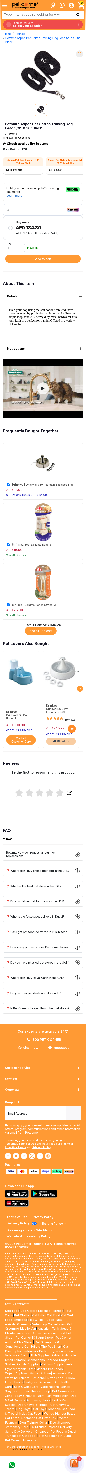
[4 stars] (50, 793)
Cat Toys (39, 1409)
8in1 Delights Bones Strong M (34, 604)
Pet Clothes (22, 1315)
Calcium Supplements (57, 1364)
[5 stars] (60, 793)
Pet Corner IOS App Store (34, 1337)
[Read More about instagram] (24, 1156)
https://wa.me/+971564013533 (25, 1449)
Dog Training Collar (33, 1422)
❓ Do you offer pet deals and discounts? (33, 993)
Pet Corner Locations (41, 1333)
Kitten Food (55, 1378)
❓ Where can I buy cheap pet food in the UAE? (37, 870)
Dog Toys (23, 1409)
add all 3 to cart (41, 631)
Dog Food (12, 1311)
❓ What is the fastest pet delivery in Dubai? (35, 916)
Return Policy (52, 1224)
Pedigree (30, 1382)
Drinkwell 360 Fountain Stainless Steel (43, 484)
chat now (30, 1048)
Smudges (20, 1320)
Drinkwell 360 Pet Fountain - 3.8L (57, 710)
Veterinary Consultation (49, 1324)
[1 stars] (19, 793)
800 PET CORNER (46, 1040)
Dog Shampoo (60, 1422)
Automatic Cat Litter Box (38, 1418)
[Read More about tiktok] (48, 1156)
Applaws (21, 1373)
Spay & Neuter (24, 1396)
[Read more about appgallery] (18, 1203)
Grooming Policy (19, 1230)
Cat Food (53, 1315)
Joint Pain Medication (52, 1396)
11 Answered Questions (16, 137)
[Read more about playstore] (45, 1194)
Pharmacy (24, 1324)
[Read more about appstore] (18, 1194)
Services (11, 1078)
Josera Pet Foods (49, 1369)
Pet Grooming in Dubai (55, 1436)
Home (8, 33)
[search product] (78, 15)
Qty (9, 243)
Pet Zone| (38, 1378)
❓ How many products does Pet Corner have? (37, 947)
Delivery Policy (18, 1223)
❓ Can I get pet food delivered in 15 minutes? (36, 932)
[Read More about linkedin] (40, 1156)
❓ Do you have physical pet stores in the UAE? (37, 962)
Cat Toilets (32, 1346)
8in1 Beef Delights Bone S (31, 544)
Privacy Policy (41, 1147)
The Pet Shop (51, 1346)
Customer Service (18, 1067)
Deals (50, 1320)
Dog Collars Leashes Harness (41, 1311)
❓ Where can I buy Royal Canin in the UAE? (35, 977)
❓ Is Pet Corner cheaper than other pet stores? (37, 1008)
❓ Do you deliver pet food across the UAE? (35, 901)
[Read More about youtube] (16, 1156)
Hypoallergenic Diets (20, 1369)
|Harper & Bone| (40, 1373)
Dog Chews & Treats (33, 1405)
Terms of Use (27, 1143)
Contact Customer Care (21, 740)
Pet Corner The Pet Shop (31, 1391)
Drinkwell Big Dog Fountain (17, 717)
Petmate (20, 33)
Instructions (16, 348)
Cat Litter (39, 1315)
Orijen (9, 1373)
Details (12, 296)
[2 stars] (29, 793)
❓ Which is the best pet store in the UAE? (33, 886)
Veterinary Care (17, 1427)
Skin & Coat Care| (27, 1387)
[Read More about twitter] (32, 1156)
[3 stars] (39, 793)
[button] (43, 388)
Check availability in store (27, 144)
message (62, 1048)
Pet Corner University (20, 1440)
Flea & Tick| (37, 1320)
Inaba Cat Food (30, 1413)
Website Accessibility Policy (28, 1236)
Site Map (43, 1230)
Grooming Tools (38, 1400)
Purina (18, 1382)
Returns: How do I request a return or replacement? (30, 854)
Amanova (59, 1373)
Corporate (12, 1089)
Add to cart (43, 259)
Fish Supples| (40, 1355)
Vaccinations (49, 1387)
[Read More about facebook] (8, 1156)
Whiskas (45, 1382)
